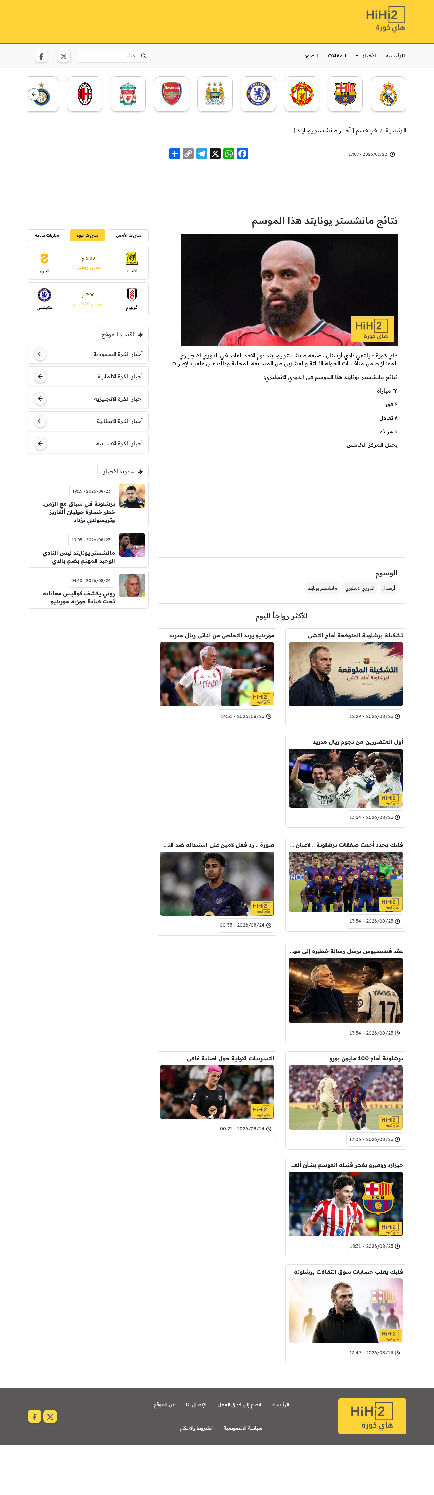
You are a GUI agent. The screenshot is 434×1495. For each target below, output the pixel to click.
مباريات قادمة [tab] (47, 235)
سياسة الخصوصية (243, 1428)
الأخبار (369, 55)
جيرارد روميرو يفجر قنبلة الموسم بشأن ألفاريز (346, 1164)
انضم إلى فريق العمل (239, 1404)
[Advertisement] (151, 20)
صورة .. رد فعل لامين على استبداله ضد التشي (217, 844)
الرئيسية (395, 55)
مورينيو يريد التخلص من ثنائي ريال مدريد (221, 635)
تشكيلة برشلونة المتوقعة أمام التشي (355, 635)
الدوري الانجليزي (359, 588)
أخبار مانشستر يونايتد (324, 130)
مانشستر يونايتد (322, 588)
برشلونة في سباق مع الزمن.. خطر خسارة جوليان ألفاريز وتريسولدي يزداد (78, 511)
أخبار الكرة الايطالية (120, 421)
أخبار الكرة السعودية (118, 354)
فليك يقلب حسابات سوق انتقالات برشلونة (348, 1271)
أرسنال (388, 588)
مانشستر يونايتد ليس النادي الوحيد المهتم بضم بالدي (79, 556)
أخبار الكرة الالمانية (120, 376)
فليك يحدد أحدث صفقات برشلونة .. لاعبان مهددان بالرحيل (346, 844)
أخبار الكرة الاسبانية (119, 443)
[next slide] (34, 94)
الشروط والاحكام (196, 1428)
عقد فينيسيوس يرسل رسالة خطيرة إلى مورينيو (346, 951)
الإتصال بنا (196, 1404)
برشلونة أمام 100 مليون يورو (366, 1058)
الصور (311, 55)
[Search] (143, 55)
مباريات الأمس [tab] (128, 235)
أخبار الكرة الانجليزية (118, 398)
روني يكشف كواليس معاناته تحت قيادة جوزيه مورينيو (79, 597)
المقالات (337, 55)
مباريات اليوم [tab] (87, 235)
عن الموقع (164, 1404)
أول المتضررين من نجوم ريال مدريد (358, 741)
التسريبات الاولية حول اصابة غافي (230, 1058)
